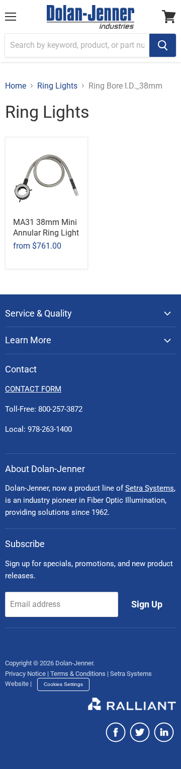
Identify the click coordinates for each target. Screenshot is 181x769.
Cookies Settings (63, 684)
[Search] (162, 45)
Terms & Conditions (78, 673)
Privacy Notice (25, 673)
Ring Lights (57, 86)
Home (15, 86)
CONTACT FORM (33, 389)
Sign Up (146, 604)
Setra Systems (149, 488)
